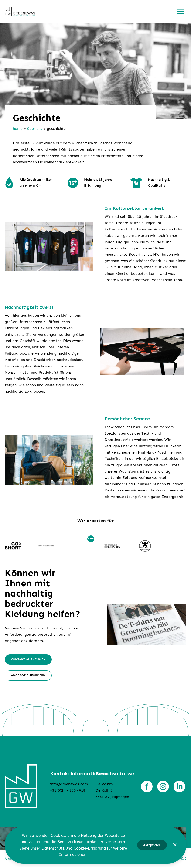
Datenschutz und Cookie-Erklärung (73, 848)
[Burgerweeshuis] (112, 546)
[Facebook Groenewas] (147, 786)
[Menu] (180, 12)
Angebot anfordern (28, 675)
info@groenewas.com (69, 784)
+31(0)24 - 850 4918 (67, 790)
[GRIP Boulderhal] (79, 546)
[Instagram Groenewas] (163, 786)
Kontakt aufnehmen (28, 659)
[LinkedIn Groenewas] (179, 786)
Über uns (34, 128)
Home (18, 128)
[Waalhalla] (145, 546)
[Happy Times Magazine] (46, 546)
